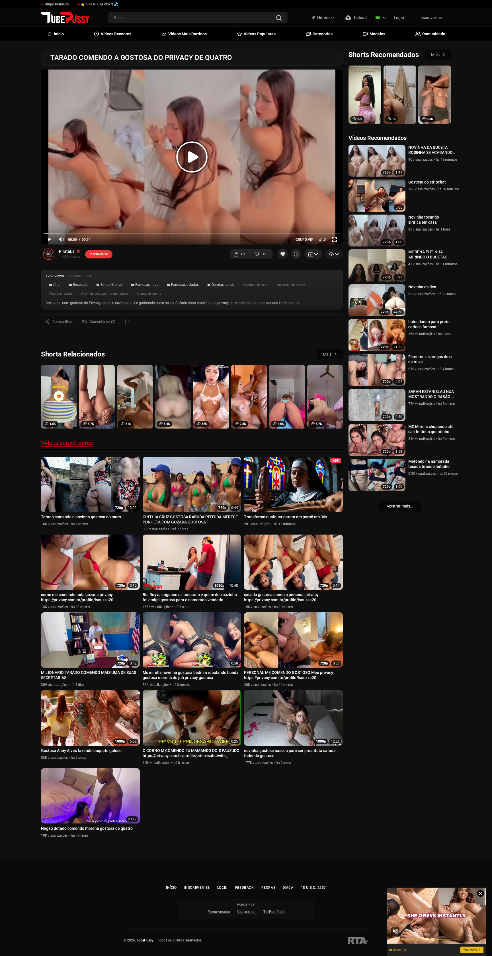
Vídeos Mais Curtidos (187, 34)
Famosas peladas (185, 285)
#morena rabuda (60, 293)
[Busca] (279, 18)
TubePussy (145, 940)
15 (264, 254)
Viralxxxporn (247, 912)
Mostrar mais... (399, 506)
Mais (327, 354)
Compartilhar (62, 321)
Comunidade (433, 34)
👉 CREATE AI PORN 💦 (99, 4)
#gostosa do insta (255, 285)
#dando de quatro (149, 293)
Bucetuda (80, 285)
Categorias (323, 34)
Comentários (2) (103, 321)
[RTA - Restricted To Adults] (357, 941)
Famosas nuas (146, 285)
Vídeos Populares (260, 34)
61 (243, 254)
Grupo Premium (57, 4)
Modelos (377, 34)
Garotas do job (223, 285)
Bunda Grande (111, 285)
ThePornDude (273, 912)
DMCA (288, 888)
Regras (268, 888)
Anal (56, 285)
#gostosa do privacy (291, 285)
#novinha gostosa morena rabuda (104, 293)
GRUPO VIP (304, 240)
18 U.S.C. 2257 (313, 888)
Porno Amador (219, 912)
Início (171, 888)
